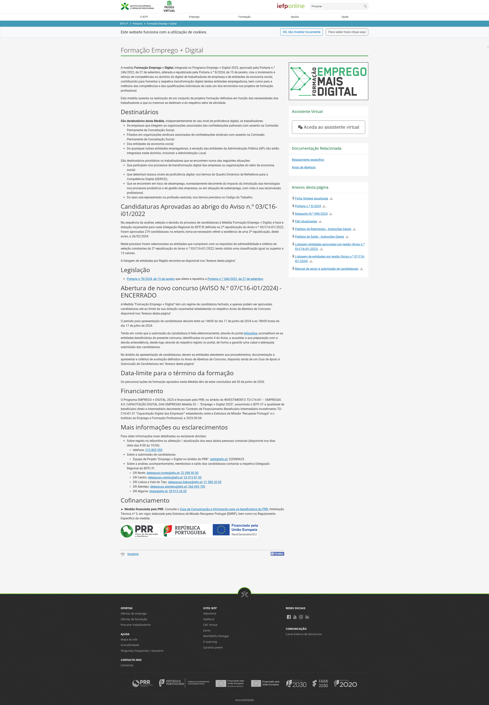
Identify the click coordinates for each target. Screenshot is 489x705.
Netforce (208, 619)
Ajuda (345, 17)
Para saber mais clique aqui (347, 32)
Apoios (295, 17)
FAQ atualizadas (306, 221)
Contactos (127, 665)
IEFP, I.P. (124, 23)
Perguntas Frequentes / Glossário (142, 650)
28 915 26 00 (178, 491)
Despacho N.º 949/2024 (311, 214)
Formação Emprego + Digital (162, 23)
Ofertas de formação (134, 619)
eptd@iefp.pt (218, 459)
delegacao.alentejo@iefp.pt (168, 486)
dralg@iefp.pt (158, 491)
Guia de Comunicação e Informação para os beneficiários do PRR (224, 509)
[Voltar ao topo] (244, 594)
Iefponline (209, 613)
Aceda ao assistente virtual (331, 127)
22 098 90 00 (189, 473)
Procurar (317, 6)
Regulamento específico (308, 160)
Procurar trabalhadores (136, 625)
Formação (244, 17)
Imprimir (133, 554)
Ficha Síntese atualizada (311, 198)
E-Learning (210, 642)
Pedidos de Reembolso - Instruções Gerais (323, 229)
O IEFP (144, 17)
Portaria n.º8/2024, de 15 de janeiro (151, 279)
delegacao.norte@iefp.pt (163, 473)
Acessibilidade (130, 645)
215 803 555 (153, 450)
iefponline (250, 333)
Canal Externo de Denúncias (304, 634)
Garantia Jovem (213, 647)
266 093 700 (196, 486)
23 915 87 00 (193, 477)
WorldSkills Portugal (216, 636)
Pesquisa (137, 23)
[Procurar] (365, 6)
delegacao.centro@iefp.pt (165, 477)
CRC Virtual (210, 625)
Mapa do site (129, 639)
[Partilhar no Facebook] (277, 554)
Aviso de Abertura (304, 167)
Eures (206, 630)
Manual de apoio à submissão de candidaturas (326, 269)
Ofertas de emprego (134, 613)
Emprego (194, 17)
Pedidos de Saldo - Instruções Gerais (319, 237)
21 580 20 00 (212, 482)
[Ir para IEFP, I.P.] (139, 6)
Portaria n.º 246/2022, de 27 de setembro (235, 279)
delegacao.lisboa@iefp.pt (185, 482)
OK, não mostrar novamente (301, 32)
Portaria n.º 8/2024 (308, 206)
